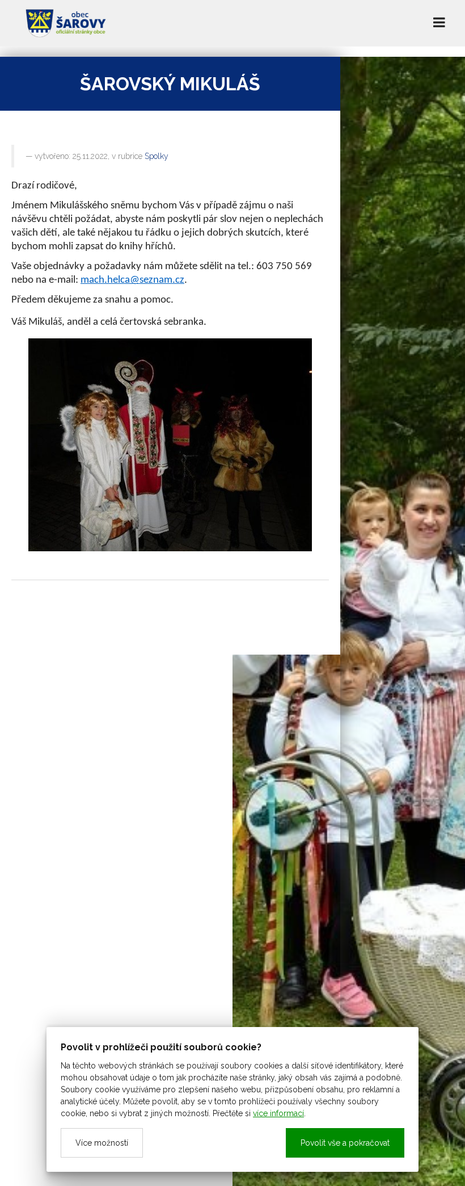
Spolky (156, 156)
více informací (278, 1113)
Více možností (101, 1142)
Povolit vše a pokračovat (345, 1142)
